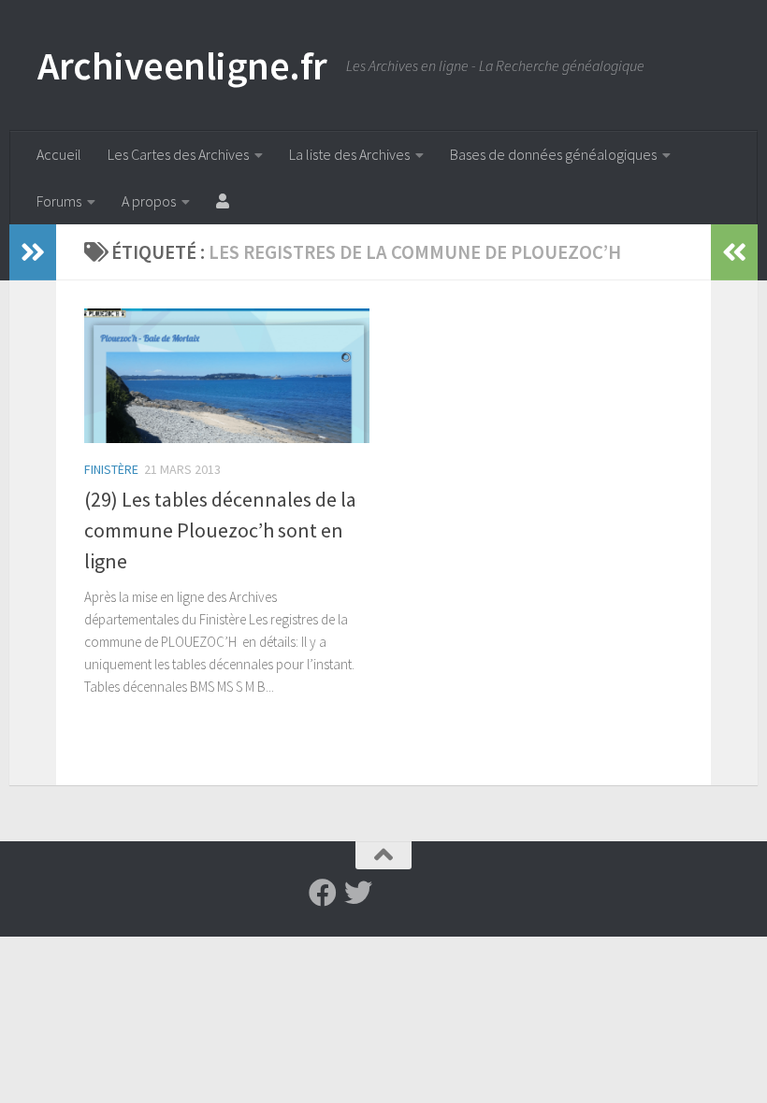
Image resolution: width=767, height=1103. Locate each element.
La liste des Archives (349, 154)
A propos (149, 201)
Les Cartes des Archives (178, 154)
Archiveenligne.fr (182, 65)
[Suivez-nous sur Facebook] (323, 893)
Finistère (111, 469)
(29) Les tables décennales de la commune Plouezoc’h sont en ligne (220, 530)
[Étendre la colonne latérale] (32, 252)
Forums (58, 201)
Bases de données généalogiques (553, 154)
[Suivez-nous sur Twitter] (358, 893)
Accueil (58, 154)
